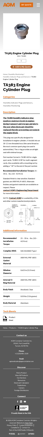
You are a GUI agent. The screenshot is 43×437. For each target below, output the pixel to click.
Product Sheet (12, 318)
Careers (21, 388)
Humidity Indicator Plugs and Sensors (16, 77)
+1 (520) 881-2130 (21, 354)
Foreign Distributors (21, 390)
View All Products (21, 375)
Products (12, 328)
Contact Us (26, 427)
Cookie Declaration (26, 425)
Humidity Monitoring (16, 74)
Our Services (21, 378)
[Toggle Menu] (38, 4)
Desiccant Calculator (21, 383)
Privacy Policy (12, 425)
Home (5, 74)
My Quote (26, 5)
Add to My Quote (23, 67)
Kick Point (29, 423)
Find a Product (21, 373)
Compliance (15, 427)
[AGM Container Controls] (9, 5)
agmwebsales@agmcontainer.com (21, 361)
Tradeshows (21, 385)
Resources (21, 380)
